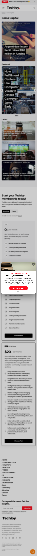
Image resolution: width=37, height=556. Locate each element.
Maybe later (18, 291)
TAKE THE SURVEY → (18, 288)
